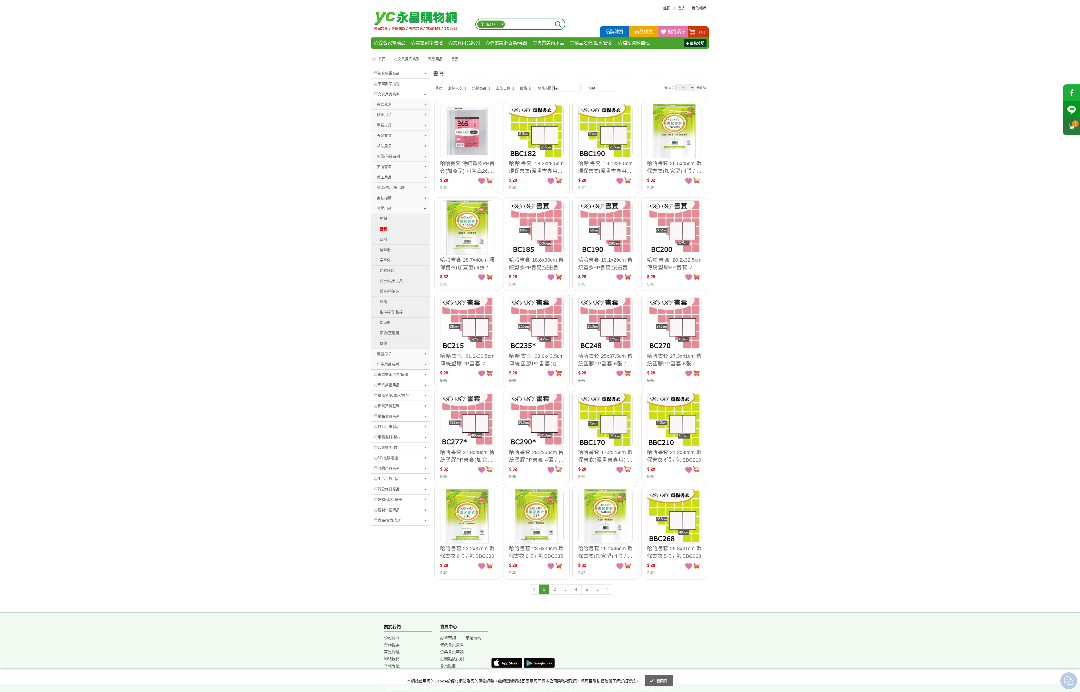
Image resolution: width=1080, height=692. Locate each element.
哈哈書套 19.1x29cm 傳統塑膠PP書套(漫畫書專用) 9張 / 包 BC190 (605, 263)
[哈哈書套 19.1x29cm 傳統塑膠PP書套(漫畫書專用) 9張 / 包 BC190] (605, 227)
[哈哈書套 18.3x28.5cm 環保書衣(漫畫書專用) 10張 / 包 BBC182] (536, 131)
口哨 (383, 239)
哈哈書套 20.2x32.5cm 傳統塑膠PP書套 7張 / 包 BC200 (674, 263)
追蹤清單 (677, 31)
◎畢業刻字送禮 (427, 43)
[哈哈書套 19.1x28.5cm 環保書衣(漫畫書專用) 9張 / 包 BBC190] (605, 131)
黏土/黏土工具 (391, 281)
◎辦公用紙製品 (387, 426)
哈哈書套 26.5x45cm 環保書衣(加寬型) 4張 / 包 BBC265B (674, 167)
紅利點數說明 (452, 659)
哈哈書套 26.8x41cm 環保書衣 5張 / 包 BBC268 (674, 552)
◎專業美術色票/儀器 (506, 43)
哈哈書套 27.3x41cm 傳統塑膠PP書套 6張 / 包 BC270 (674, 360)
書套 (383, 229)
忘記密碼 (473, 637)
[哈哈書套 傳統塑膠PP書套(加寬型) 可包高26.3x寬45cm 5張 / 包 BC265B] (467, 131)
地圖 (383, 218)
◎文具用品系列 (464, 43)
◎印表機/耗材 (385, 447)
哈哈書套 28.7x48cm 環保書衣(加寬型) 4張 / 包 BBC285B (467, 263)
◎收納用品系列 (387, 468)
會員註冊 (448, 666)
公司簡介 (392, 637)
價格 (523, 88)
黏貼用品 (384, 146)
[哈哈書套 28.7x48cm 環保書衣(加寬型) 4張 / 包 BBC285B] (467, 227)
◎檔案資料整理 (634, 43)
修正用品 (384, 115)
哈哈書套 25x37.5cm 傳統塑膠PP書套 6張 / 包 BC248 (605, 360)
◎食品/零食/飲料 (388, 520)
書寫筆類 (384, 104)
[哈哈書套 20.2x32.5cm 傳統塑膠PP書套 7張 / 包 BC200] (674, 227)
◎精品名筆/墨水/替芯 (591, 43)
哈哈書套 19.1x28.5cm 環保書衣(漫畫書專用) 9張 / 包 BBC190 (605, 167)
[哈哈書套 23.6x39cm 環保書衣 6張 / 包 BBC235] (536, 516)
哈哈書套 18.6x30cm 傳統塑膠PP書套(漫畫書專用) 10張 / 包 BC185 (536, 263)
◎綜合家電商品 (390, 43)
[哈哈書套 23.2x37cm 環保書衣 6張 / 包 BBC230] (467, 516)
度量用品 (384, 354)
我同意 (662, 681)
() (702, 32)
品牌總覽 (615, 31)
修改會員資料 (452, 644)
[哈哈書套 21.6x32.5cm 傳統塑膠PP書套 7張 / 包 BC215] (467, 324)
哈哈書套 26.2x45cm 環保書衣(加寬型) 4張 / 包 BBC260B (605, 552)
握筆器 (385, 250)
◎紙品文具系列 (387, 416)
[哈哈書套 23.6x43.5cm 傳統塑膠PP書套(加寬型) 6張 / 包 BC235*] (536, 324)
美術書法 (384, 167)
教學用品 (384, 208)
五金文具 (384, 135)
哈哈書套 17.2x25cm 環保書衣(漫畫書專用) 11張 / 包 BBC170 (605, 456)
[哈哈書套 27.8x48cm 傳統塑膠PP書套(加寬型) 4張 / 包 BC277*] (467, 420)
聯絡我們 (392, 659)
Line (1071, 109)
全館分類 (697, 43)
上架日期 (503, 88)
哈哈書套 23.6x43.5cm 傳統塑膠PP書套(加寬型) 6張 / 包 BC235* (536, 360)
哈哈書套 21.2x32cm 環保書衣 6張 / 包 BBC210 (674, 456)
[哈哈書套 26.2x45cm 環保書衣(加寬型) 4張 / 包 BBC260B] (605, 516)
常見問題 (392, 652)
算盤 (383, 343)
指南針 (385, 322)
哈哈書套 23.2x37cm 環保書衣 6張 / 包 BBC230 (467, 552)
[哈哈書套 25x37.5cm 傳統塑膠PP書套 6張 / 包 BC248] (605, 324)
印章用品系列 (388, 364)
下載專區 (392, 666)
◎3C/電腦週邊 (386, 458)
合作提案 (392, 644)
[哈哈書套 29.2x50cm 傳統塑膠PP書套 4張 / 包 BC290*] (536, 420)
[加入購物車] (489, 180)
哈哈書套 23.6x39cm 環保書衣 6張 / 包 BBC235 (536, 552)
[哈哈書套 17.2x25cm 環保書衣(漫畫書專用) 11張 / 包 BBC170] (605, 420)
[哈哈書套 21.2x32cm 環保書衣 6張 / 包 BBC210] (674, 420)
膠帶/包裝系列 (388, 156)
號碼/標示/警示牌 (391, 187)
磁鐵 (383, 302)
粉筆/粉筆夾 (389, 291)
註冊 (666, 8)
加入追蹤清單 (481, 180)
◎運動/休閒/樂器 (388, 499)
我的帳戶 (699, 8)
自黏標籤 (384, 198)
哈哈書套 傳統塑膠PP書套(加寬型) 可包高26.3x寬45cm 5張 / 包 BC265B (467, 167)
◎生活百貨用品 (387, 479)
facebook (1071, 92)
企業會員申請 (452, 652)
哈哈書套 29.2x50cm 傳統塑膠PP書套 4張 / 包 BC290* (536, 456)
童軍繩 (385, 260)
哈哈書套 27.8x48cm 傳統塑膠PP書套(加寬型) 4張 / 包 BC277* (467, 456)
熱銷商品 (479, 88)
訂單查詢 (448, 637)
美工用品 (384, 177)
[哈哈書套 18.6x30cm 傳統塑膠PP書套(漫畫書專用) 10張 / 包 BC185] (536, 227)
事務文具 (384, 125)
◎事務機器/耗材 (387, 437)
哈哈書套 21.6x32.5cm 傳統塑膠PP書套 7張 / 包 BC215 (467, 360)
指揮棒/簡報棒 (391, 312)
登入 (681, 8)
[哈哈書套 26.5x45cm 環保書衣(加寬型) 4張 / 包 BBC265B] (674, 131)
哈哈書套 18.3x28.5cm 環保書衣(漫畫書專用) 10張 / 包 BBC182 (536, 167)
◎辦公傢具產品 (387, 489)
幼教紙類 (387, 270)
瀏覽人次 (455, 88)
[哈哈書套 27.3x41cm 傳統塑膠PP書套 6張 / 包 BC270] (674, 324)
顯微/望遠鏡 (389, 333)
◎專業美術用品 (548, 43)
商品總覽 (644, 31)
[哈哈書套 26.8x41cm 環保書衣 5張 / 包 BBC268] (674, 516)
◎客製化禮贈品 (387, 510)
